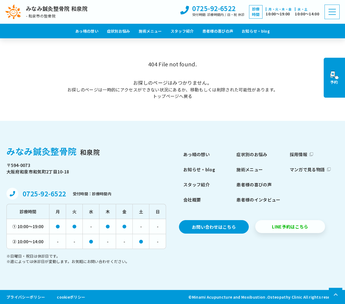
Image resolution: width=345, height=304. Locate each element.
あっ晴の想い (86, 31)
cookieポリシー (71, 297)
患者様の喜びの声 (217, 31)
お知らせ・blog (256, 31)
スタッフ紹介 (182, 31)
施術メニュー (150, 31)
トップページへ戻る (172, 96)
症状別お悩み (118, 31)
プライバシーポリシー (25, 297)
